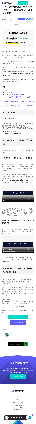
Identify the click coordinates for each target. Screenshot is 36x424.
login (34, 3)
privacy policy (18, 407)
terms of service (18, 405)
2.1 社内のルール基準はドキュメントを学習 (18, 97)
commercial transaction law (18, 412)
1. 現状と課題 (8, 92)
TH (18, 400)
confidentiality (18, 409)
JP (18, 397)
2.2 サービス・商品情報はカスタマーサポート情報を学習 (19, 103)
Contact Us (23, 3)
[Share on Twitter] (30, 19)
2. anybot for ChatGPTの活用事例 (15, 95)
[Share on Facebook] (27, 19)
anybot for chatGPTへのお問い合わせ (18, 317)
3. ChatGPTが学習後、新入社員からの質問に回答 (19, 106)
